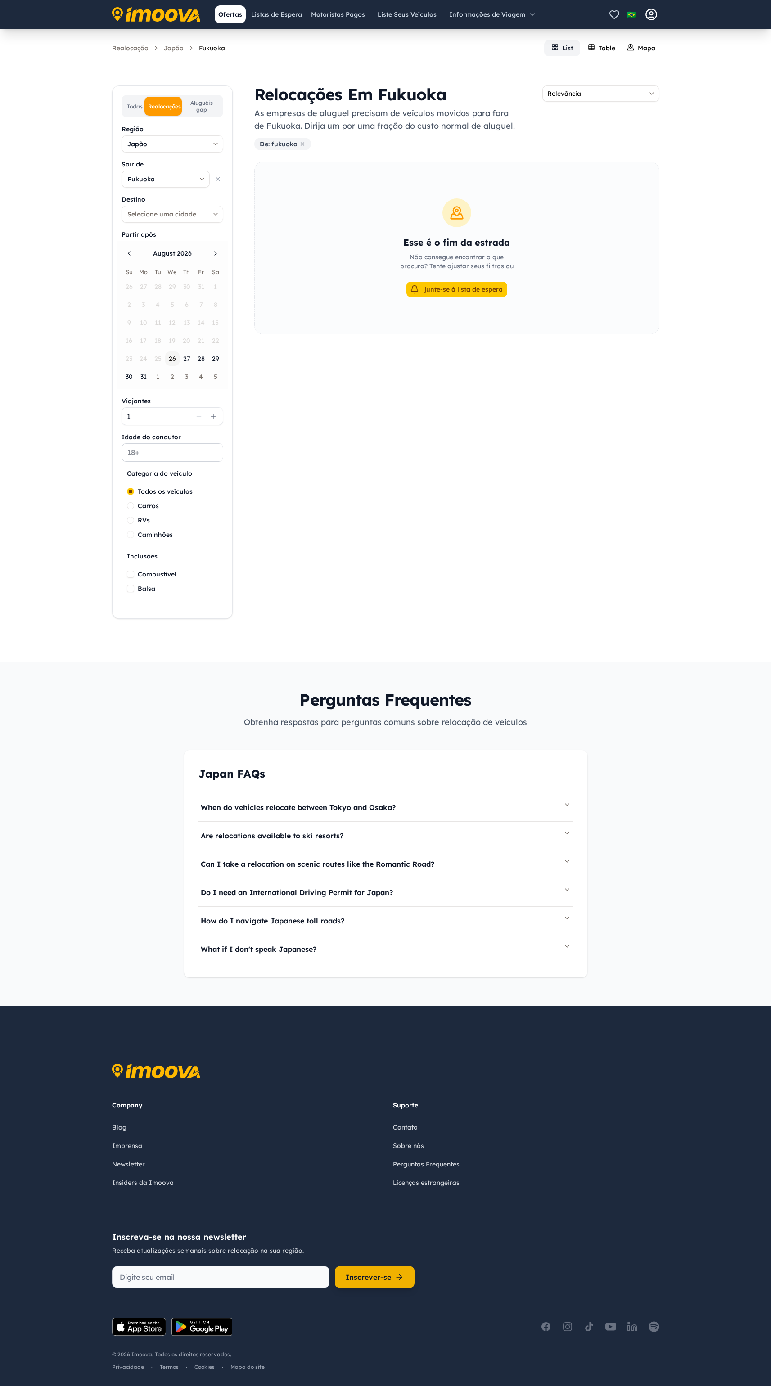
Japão (174, 48)
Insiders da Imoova (143, 1183)
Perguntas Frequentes (426, 1164)
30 (129, 377)
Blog (119, 1127)
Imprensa (127, 1146)
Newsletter (128, 1164)
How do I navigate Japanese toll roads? (272, 920)
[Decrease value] (199, 416)
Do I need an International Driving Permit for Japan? (297, 892)
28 (201, 359)
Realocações (164, 106)
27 (186, 359)
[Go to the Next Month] (215, 253)
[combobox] (172, 144)
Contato (405, 1127)
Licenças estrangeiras (426, 1183)
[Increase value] (213, 416)
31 (143, 377)
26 (172, 359)
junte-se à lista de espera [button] (463, 289)
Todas (135, 106)
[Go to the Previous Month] (129, 253)
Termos (169, 1367)
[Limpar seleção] (217, 179)
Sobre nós (408, 1146)
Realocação (130, 48)
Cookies (204, 1367)
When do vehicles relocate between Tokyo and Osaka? (298, 807)
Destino (133, 199)
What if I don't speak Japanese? (258, 949)
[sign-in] (651, 14)
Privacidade (128, 1367)
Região (133, 129)
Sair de (133, 164)
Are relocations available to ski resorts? (272, 835)
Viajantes (136, 401)
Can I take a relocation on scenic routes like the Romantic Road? (317, 864)
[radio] (130, 491)
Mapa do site (247, 1367)
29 (215, 359)
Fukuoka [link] (212, 48)
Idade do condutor (151, 437)
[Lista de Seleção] (614, 14)
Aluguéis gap (201, 106)
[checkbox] (130, 574)
